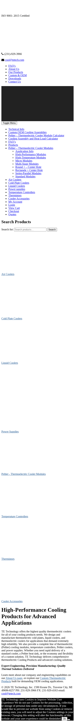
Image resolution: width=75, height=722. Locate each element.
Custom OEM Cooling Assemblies (27, 132)
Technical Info (16, 129)
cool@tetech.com (14, 59)
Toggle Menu (9, 123)
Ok (64, 718)
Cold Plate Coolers (18, 182)
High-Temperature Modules (30, 157)
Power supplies (16, 189)
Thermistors (14, 195)
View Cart (14, 208)
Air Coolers (14, 179)
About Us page (14, 678)
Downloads (14, 78)
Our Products (15, 72)
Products (13, 144)
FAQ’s (12, 141)
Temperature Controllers (21, 192)
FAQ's (12, 65)
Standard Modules (25, 176)
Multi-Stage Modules (27, 163)
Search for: (7, 229)
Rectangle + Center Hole (29, 170)
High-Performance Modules (30, 154)
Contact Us (14, 81)
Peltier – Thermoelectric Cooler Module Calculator (36, 135)
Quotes (12, 214)
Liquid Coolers (16, 185)
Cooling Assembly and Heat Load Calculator (33, 138)
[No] (68, 719)
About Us (13, 69)
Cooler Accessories (18, 198)
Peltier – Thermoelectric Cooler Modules (30, 148)
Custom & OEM (17, 75)
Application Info (24, 151)
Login (11, 204)
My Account (15, 201)
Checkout (13, 211)
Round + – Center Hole (28, 167)
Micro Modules (23, 160)
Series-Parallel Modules (28, 173)
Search (52, 229)
